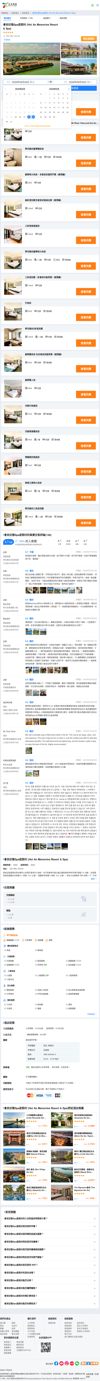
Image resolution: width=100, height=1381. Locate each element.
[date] (26, 81)
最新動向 (31, 1325)
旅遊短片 (68, 1331)
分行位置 (31, 1331)
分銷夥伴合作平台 (23, 1350)
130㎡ (30, 285)
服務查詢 (20, 1347)
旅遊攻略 (51, 1322)
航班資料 (80, 1322)
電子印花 (68, 1333)
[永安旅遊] (9, 5)
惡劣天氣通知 (82, 1328)
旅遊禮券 (68, 1328)
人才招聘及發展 (33, 1333)
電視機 (59, 157)
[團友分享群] (89, 1363)
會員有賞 (7, 1350)
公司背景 (31, 1322)
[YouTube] (61, 1363)
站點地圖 (89, 1374)
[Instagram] (67, 1363)
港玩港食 (3, 1333)
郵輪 (2, 1328)
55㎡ (30, 311)
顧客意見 (20, 1344)
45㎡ (30, 439)
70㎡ (30, 414)
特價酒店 (4, 13)
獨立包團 (15, 1333)
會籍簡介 (7, 1347)
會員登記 (7, 1344)
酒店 (2, 1325)
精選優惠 (7, 1353)
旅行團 (2, 1322)
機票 (13, 1322)
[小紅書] (72, 1363)
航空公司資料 (82, 1325)
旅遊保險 (68, 1325)
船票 (13, 1328)
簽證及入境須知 (83, 1331)
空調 (30, 131)
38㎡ (30, 157)
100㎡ (30, 234)
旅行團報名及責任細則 (73, 1336)
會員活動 (20, 1341)
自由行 (14, 1325)
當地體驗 (15, 1331)
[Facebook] (56, 1363)
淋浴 (58, 259)
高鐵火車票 (4, 1331)
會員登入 (7, 1341)
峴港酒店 (25, 13)
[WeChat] (77, 1363)
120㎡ (30, 208)
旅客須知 (68, 1322)
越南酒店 (15, 13)
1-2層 (39, 157)
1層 (38, 439)
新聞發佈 (31, 1328)
